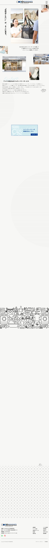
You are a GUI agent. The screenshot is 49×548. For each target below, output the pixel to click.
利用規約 (46, 541)
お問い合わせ (45, 531)
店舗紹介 (34, 527)
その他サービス (39, 270)
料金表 (34, 531)
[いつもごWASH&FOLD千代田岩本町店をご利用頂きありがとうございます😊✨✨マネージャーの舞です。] (41, 384)
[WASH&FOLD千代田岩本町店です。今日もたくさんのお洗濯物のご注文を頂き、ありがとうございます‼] (30, 373)
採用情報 (44, 528)
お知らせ (44, 530)
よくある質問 (45, 527)
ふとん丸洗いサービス (24, 270)
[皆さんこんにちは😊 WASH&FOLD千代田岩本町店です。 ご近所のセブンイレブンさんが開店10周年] (19, 373)
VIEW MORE (25, 199)
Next (45, 162)
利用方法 (34, 533)
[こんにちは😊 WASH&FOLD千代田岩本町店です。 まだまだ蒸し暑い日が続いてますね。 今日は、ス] (7, 384)
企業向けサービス (36, 530)
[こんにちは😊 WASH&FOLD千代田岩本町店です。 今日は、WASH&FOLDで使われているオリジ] (19, 384)
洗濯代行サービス (10, 270)
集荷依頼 (44, 533)
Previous (4, 162)
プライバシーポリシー (39, 541)
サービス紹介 (35, 528)
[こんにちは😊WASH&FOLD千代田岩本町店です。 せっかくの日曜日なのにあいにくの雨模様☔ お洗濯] (30, 384)
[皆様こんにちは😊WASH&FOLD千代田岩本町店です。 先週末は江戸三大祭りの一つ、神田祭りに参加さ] (7, 373)
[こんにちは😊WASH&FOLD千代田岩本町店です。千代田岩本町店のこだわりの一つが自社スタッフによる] (41, 373)
